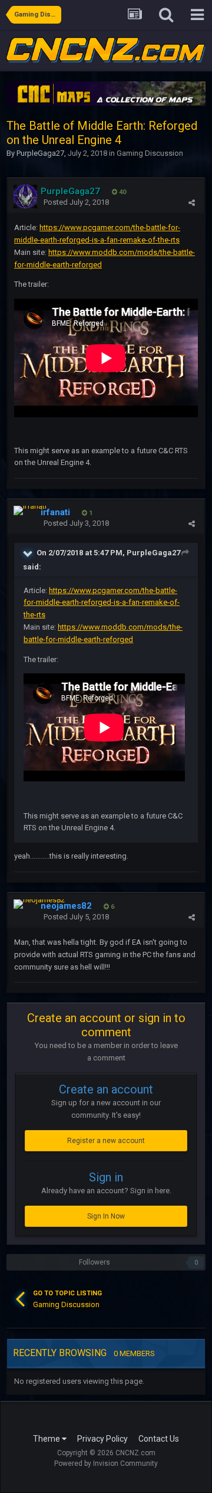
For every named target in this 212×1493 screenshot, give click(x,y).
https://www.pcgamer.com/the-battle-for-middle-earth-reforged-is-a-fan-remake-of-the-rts (102, 603)
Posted (76, 202)
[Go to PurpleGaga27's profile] (25, 196)
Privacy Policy (102, 1438)
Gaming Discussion (150, 153)
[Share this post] (191, 202)
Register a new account (106, 1141)
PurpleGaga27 (40, 153)
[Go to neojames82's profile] (39, 904)
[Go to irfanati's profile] (30, 510)
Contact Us (158, 1438)
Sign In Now (106, 1216)
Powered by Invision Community (106, 1463)
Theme (47, 1438)
